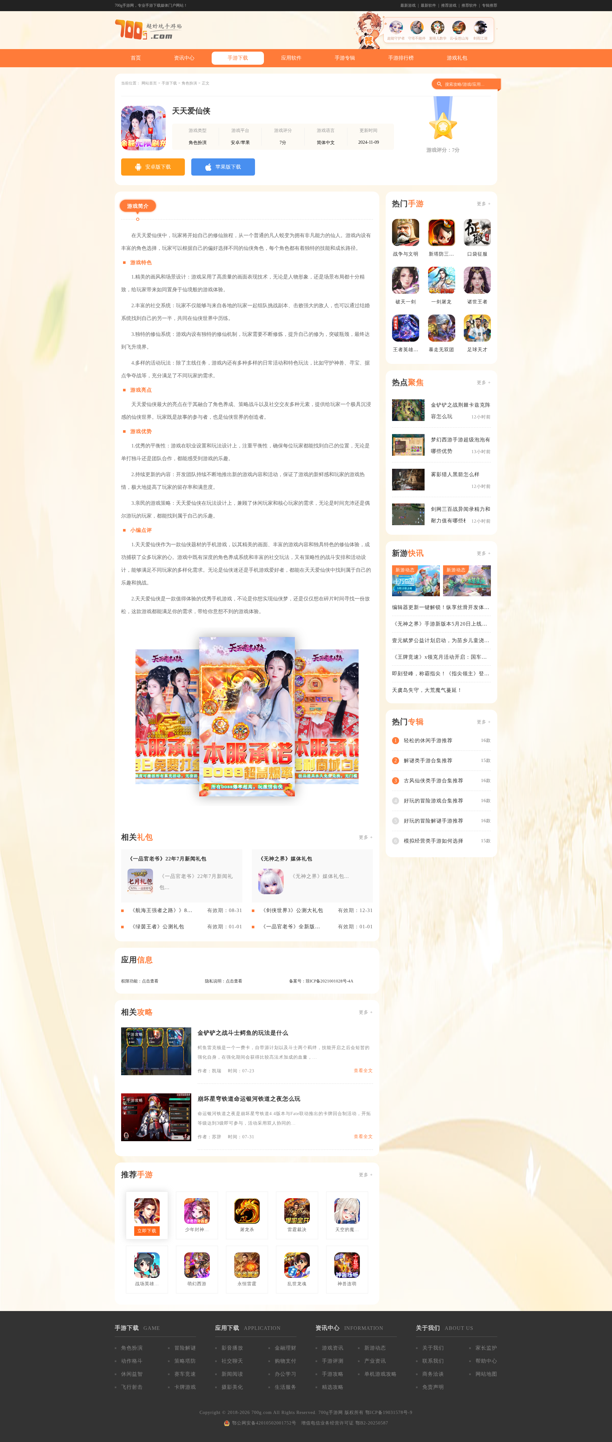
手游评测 (333, 1361)
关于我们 (433, 1348)
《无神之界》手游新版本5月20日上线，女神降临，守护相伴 (439, 624)
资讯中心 (184, 58)
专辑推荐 (489, 5)
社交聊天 (232, 1361)
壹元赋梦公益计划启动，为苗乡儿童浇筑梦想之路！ (441, 641)
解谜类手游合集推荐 (428, 760)
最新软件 (428, 5)
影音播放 (232, 1348)
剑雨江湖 (480, 38)
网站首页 (149, 83)
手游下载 (238, 58)
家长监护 (486, 1348)
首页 (136, 58)
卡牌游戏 (185, 1387)
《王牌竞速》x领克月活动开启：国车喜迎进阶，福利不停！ (439, 657)
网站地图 (486, 1374)
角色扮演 (189, 83)
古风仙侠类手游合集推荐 (433, 780)
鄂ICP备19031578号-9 (388, 1412)
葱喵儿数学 (438, 38)
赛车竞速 (185, 1374)
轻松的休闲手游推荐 (428, 740)
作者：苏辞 (210, 1136)
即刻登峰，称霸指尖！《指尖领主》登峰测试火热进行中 (441, 674)
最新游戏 (408, 5)
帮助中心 (486, 1361)
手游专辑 (345, 58)
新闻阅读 (232, 1374)
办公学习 (285, 1374)
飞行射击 (132, 1387)
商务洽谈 (433, 1374)
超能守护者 (396, 38)
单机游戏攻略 (380, 1374)
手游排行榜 (401, 58)
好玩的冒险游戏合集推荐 (433, 800)
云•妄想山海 (459, 38)
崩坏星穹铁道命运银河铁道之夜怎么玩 (249, 1099)
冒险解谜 (185, 1348)
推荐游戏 (448, 5)
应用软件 (291, 58)
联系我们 (433, 1361)
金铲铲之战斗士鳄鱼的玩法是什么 (243, 1033)
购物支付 (285, 1361)
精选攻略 (333, 1387)
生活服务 (285, 1387)
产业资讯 (375, 1361)
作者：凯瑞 (210, 1071)
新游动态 (375, 1348)
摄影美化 (232, 1387)
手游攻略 (333, 1374)
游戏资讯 (333, 1348)
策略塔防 (185, 1361)
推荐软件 (469, 5)
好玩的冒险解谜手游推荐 (433, 820)
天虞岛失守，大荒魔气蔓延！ (427, 690)
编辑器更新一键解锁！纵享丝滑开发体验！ (438, 608)
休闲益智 (132, 1374)
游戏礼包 (457, 58)
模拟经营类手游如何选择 (433, 841)
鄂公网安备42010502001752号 (264, 1423)
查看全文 (363, 1070)
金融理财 (285, 1348)
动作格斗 (132, 1361)
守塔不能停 (417, 38)
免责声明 (433, 1387)
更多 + (366, 837)
